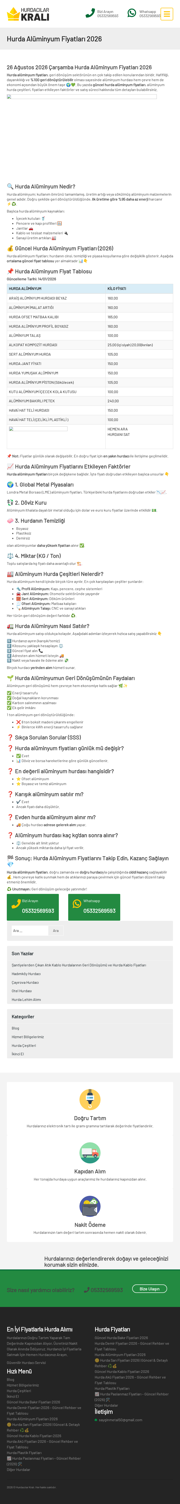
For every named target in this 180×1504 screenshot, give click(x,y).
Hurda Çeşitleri (24, 1045)
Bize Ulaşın (150, 1288)
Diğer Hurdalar (18, 1469)
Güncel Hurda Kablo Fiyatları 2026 (34, 1435)
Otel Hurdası (22, 990)
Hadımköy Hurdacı (26, 973)
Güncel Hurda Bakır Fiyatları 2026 (33, 1402)
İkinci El (18, 1054)
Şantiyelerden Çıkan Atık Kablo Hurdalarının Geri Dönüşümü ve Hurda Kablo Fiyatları (79, 965)
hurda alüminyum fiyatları (125, 84)
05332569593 (107, 15)
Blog (15, 1028)
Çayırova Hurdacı (25, 982)
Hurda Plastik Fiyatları (24, 1452)
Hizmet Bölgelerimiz (28, 1036)
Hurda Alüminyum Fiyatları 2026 (32, 1419)
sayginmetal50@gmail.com (120, 1419)
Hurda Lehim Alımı (26, 999)
